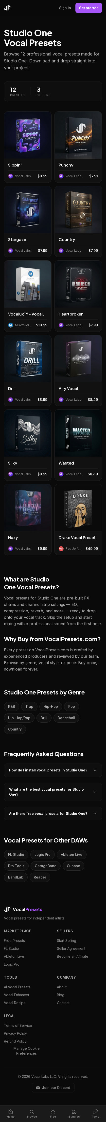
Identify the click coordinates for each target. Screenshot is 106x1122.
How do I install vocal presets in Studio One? (48, 770)
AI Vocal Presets (17, 987)
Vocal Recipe (15, 1003)
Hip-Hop (51, 706)
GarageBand (45, 866)
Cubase (73, 866)
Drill (44, 718)
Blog (60, 995)
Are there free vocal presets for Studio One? (48, 813)
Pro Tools (16, 866)
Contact (63, 1003)
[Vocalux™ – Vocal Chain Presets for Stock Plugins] (27, 296)
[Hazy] (27, 519)
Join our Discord (56, 1087)
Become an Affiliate (72, 956)
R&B (11, 706)
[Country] (78, 221)
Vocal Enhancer (16, 995)
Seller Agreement (71, 948)
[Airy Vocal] (78, 370)
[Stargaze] (27, 221)
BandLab (15, 877)
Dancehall (66, 718)
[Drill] (27, 370)
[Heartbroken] (78, 296)
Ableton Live (71, 854)
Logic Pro (43, 854)
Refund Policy (15, 1041)
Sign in (65, 8)
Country (15, 729)
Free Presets (14, 940)
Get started (89, 8)
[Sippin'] (27, 147)
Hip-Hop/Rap (19, 718)
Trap (29, 706)
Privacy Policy (15, 1033)
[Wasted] (78, 445)
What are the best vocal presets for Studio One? (46, 791)
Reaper (40, 877)
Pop (71, 706)
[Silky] (27, 445)
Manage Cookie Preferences (27, 1050)
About (62, 987)
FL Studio (16, 854)
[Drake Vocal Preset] (78, 519)
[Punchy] (78, 147)
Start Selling (66, 940)
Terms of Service (18, 1025)
